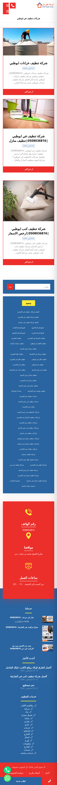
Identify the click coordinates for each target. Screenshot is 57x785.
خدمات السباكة (16, 391)
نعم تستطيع (28, 685)
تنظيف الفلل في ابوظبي (38, 343)
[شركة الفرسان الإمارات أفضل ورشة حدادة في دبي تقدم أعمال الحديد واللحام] (45, 5)
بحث (10, 287)
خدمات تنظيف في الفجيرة (28, 396)
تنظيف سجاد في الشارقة (38, 354)
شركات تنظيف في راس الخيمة (28, 428)
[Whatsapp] (7, 778)
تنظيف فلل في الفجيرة (17, 359)
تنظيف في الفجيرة (19, 364)
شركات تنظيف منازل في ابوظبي (28, 438)
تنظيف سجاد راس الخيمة (28, 349)
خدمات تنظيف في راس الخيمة (28, 401)
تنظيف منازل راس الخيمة (28, 375)
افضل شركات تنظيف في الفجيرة (28, 312)
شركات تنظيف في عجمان (28, 433)
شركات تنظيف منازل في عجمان (28, 444)
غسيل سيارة (26, 715)
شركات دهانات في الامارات (28, 449)
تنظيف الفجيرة (16, 338)
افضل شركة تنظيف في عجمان (28, 322)
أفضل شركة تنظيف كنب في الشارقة (28, 676)
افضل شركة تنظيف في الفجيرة (28, 317)
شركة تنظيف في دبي (17, 465)
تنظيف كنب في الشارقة (17, 370)
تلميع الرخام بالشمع (18, 333)
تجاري (27, 721)
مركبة (27, 708)
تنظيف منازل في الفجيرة (28, 380)
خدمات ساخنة (27, 753)
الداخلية (27, 730)
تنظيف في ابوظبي (38, 364)
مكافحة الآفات (27, 705)
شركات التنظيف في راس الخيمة (28, 412)
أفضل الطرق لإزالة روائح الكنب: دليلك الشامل (28, 667)
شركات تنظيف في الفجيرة (28, 423)
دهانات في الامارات (28, 407)
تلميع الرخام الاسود (38, 328)
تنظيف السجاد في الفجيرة (36, 338)
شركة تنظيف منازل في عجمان (36, 481)
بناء (26, 711)
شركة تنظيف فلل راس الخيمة (28, 459)
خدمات (27, 727)
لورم (27, 740)
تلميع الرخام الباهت (19, 328)
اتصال (27, 737)
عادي (27, 724)
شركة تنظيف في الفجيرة (38, 465)
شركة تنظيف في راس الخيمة (28, 470)
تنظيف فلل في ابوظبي (39, 359)
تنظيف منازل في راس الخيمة (28, 386)
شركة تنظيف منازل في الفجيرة (28, 475)
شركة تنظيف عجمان (28, 454)
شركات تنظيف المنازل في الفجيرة (28, 417)
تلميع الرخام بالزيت (38, 333)
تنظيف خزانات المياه (17, 343)
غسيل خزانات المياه (28, 486)
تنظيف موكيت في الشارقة (36, 391)
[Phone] (7, 770)
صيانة (27, 718)
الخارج (27, 734)
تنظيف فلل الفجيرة (16, 354)
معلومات (27, 743)
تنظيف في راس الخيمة (39, 370)
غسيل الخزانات (15, 481)
